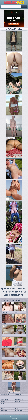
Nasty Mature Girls (18, 397)
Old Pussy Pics (17, 401)
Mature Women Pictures (5, 397)
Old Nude (2, 408)
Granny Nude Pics (18, 394)
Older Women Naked (4, 403)
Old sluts (16, 408)
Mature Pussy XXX (4, 406)
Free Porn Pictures (4, 399)
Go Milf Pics (3, 413)
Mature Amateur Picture (5, 394)
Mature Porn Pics (4, 401)
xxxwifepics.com (18, 413)
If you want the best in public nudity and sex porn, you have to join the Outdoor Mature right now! (14, 291)
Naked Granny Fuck (18, 410)
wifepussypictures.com (19, 399)
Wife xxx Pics (17, 406)
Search (24, 6)
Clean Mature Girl (4, 410)
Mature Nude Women (18, 403)
